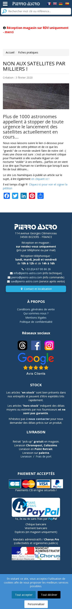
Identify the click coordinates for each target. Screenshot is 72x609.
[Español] (67, 3)
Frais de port (43, 456)
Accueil (10, 52)
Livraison (26, 456)
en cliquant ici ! (40, 179)
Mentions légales (35, 317)
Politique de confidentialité (36, 322)
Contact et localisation (38, 289)
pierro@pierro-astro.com (26, 277)
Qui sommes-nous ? (35, 313)
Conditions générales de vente (36, 309)
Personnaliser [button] (36, 604)
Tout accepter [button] (23, 595)
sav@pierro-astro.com (24, 281)
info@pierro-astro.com (28, 273)
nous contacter (39, 419)
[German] (61, 3)
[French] (49, 3)
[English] (55, 3)
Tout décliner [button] (49, 595)
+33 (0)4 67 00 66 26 (38, 269)
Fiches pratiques (28, 52)
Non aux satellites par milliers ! (34, 66)
